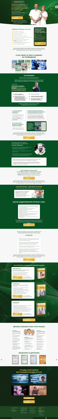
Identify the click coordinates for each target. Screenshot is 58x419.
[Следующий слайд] (56, 359)
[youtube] (46, 418)
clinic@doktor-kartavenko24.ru (33, 410)
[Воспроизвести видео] (20, 379)
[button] (15, 359)
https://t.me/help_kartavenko (32, 411)
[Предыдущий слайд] (1, 359)
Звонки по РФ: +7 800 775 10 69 (24, 412)
